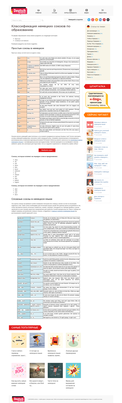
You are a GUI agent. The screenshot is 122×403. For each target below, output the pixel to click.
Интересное (90, 49)
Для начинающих (92, 31)
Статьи (54, 12)
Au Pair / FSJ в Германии (94, 44)
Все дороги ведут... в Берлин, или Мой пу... (37, 383)
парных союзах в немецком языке (63, 211)
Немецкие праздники (93, 46)
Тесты (89, 77)
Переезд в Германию (93, 41)
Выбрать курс (46, 150)
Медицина (90, 62)
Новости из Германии (93, 74)
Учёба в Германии (92, 38)
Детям (89, 56)
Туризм (89, 54)
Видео (86, 12)
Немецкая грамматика (93, 33)
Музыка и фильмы (92, 59)
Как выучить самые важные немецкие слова (18, 383)
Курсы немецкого (70, 12)
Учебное (38, 12)
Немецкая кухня (91, 64)
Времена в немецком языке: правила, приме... (54, 353)
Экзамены (90, 36)
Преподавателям (92, 51)
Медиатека (103, 12)
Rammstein (90, 72)
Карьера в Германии (93, 67)
